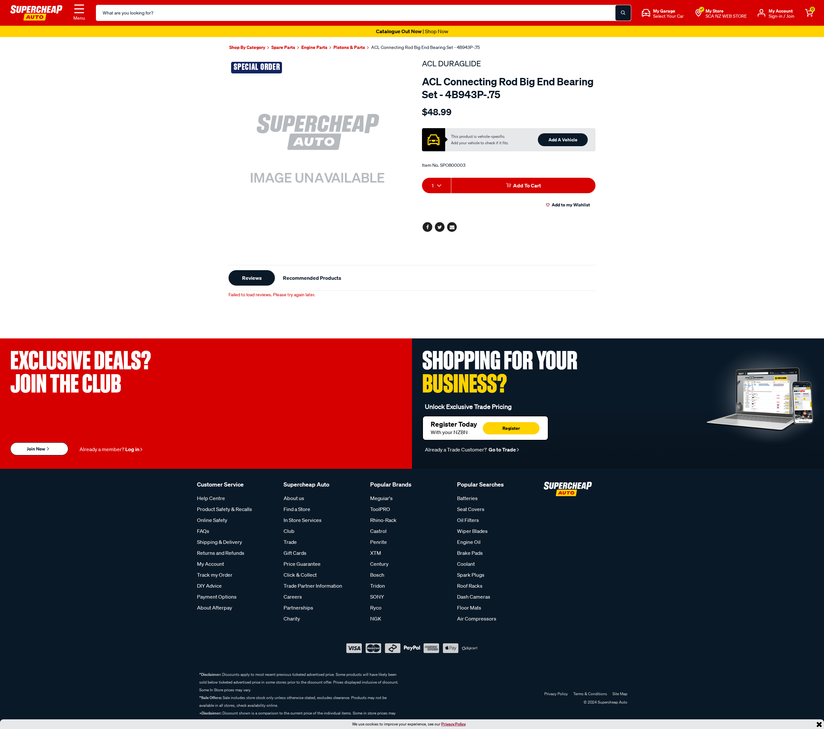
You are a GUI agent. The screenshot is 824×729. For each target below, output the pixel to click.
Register (511, 428)
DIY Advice (209, 585)
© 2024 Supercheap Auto (605, 702)
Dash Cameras (473, 596)
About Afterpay (214, 607)
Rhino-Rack (383, 520)
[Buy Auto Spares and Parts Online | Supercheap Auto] (36, 12)
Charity (292, 618)
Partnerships (298, 607)
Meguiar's (381, 498)
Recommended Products (312, 278)
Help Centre (211, 498)
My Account (210, 564)
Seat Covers (470, 509)
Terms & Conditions (590, 693)
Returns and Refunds (220, 553)
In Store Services (303, 520)
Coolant (466, 564)
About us (294, 498)
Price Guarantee (302, 564)
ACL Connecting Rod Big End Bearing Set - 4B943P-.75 (425, 47)
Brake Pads (470, 553)
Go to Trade (502, 449)
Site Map (620, 693)
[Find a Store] (698, 13)
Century (379, 564)
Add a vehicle (562, 140)
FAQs (203, 531)
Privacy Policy (453, 724)
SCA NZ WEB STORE (726, 16)
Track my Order (214, 575)
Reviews (252, 278)
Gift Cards (295, 553)
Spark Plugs (470, 575)
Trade (290, 542)
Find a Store (297, 509)
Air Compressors (476, 618)
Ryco (375, 607)
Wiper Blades (472, 531)
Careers (293, 596)
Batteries (467, 498)
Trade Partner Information (313, 585)
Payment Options (217, 596)
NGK (375, 618)
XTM (375, 553)
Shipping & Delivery (219, 542)
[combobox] (436, 185)
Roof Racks (469, 585)
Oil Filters (468, 520)
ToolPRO (380, 509)
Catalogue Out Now (412, 31)
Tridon (377, 585)
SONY (377, 596)
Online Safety (212, 520)
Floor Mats (469, 607)
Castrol (378, 531)
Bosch (377, 575)
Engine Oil (469, 542)
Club (289, 531)
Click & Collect (300, 575)
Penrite (378, 542)
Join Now (36, 449)
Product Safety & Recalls (224, 509)
